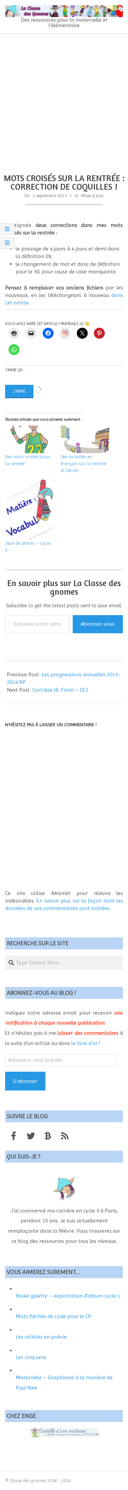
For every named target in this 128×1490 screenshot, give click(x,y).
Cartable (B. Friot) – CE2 (60, 690)
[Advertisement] (64, 101)
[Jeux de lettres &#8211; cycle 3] (29, 509)
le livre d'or (84, 1043)
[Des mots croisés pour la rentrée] (29, 439)
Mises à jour (92, 195)
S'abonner (25, 1081)
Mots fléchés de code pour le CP (53, 1316)
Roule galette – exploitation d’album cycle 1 (68, 1295)
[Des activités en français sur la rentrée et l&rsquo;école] (85, 439)
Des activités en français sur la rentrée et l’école (83, 463)
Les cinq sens (31, 1357)
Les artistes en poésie (41, 1336)
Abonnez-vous (98, 624)
